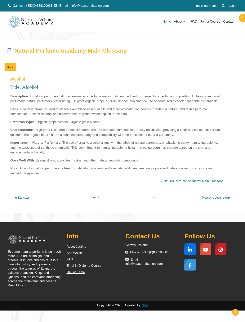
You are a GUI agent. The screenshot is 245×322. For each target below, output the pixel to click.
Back (10, 67)
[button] (207, 5)
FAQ (70, 259)
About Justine (76, 246)
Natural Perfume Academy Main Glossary (193, 181)
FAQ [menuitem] (194, 21)
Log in (233, 5)
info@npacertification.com (90, 5)
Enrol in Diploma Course (84, 265)
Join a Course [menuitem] (210, 21)
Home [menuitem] (167, 21)
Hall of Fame (76, 272)
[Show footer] (235, 312)
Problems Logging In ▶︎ (216, 197)
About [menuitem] (178, 21)
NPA (145, 305)
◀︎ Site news (22, 197)
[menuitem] (187, 21)
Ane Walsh (74, 253)
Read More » (17, 285)
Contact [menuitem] (228, 21)
